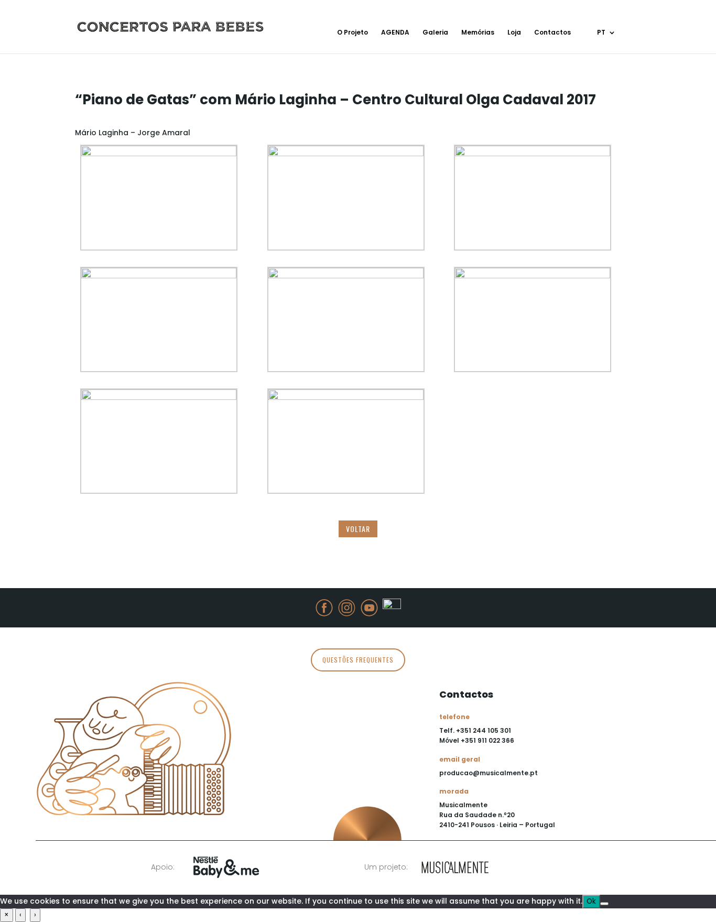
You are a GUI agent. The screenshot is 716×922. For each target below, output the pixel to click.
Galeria (435, 33)
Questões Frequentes (358, 659)
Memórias (477, 33)
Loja (514, 33)
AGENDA (395, 33)
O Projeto (352, 33)
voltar (358, 528)
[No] (604, 903)
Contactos (552, 33)
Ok (591, 901)
